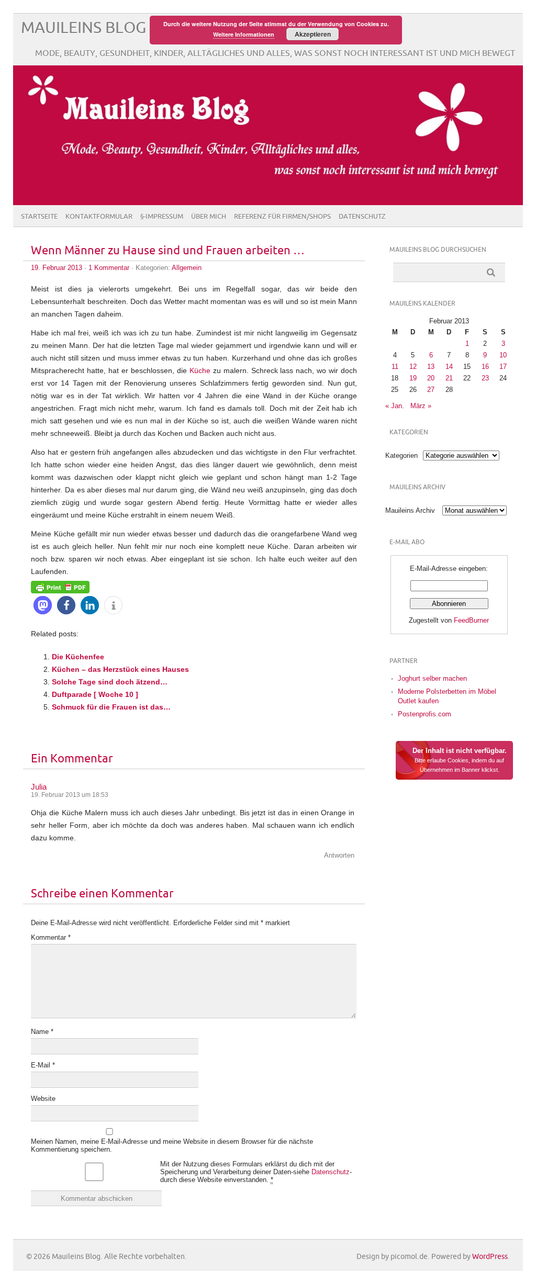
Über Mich (208, 216)
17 (503, 366)
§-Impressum (161, 216)
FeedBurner (471, 620)
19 (413, 378)
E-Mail (43, 1065)
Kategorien (401, 455)
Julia (39, 786)
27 (430, 389)
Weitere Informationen (243, 34)
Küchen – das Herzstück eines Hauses (120, 669)
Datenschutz (362, 216)
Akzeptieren (313, 34)
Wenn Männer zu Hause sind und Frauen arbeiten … (168, 251)
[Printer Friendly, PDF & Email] (60, 586)
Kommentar (51, 937)
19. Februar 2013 (56, 268)
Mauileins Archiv (410, 510)
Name (42, 1032)
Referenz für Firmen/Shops (282, 216)
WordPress (490, 1257)
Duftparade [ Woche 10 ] (95, 694)
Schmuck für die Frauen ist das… (111, 707)
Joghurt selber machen (432, 678)
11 (395, 366)
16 (485, 366)
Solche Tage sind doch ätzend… (110, 682)
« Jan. (394, 406)
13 (430, 366)
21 (449, 378)
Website (43, 1099)
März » (420, 406)
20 (430, 378)
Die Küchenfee (78, 657)
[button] (43, 605)
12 (413, 366)
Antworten (339, 855)
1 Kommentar (108, 268)
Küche (199, 370)
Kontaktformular (98, 216)
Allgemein (187, 268)
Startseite (39, 216)
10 (503, 355)
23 (485, 378)
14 (449, 366)
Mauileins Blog (83, 28)
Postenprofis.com (424, 714)
